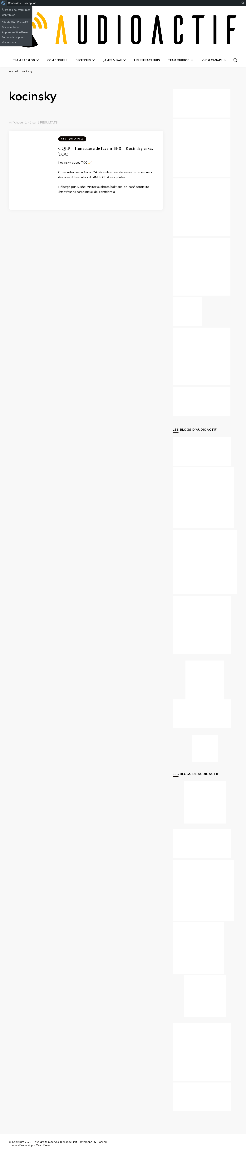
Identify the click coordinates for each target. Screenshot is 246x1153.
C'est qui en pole (72, 139)
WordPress (43, 1145)
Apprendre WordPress (15, 32)
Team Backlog (24, 60)
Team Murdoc (178, 60)
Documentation (11, 27)
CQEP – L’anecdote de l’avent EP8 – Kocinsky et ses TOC (105, 151)
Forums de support (13, 37)
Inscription (30, 3)
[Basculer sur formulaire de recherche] (235, 60)
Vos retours (9, 42)
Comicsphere (57, 60)
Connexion (14, 3)
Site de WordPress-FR (15, 22)
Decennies (83, 60)
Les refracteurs (147, 60)
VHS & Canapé (212, 60)
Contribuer (8, 14)
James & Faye (112, 60)
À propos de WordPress (16, 9)
